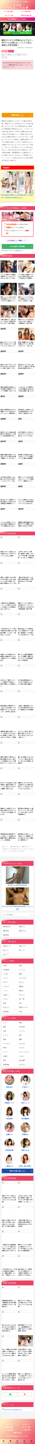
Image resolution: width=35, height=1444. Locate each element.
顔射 (19, 54)
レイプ (5, 1035)
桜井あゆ (9, 1087)
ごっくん (22, 970)
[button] (31, 915)
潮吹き (21, 991)
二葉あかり (10, 1166)
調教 (20, 1039)
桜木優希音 (25, 1119)
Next (34, 29)
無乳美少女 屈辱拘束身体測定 (17, 885)
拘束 (4, 1039)
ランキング (25, 1424)
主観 (20, 1011)
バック (14, 54)
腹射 (20, 974)
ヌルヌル (22, 1043)
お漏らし (6, 995)
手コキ (5, 982)
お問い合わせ (17, 1432)
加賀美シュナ (9, 1103)
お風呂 (5, 1056)
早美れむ (4, 51)
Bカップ (4, 54)
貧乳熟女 (6, 935)
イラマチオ (23, 978)
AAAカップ (7, 946)
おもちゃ (6, 1007)
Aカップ (6, 950)
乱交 (4, 1003)
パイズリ (6, 986)
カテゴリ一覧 (26, 1427)
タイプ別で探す (9, 1430)
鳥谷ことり (25, 1103)
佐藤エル (9, 1134)
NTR (4, 1048)
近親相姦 (6, 1064)
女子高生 (22, 1027)
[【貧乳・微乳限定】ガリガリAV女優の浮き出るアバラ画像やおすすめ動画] (17, 29)
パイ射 (5, 974)
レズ (4, 1023)
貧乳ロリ (11, 51)
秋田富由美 (10, 1150)
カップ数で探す (26, 1430)
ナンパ (5, 1052)
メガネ (21, 1056)
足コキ (21, 982)
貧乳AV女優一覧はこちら (17, 1171)
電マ (20, 1003)
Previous (1, 29)
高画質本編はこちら (17, 115)
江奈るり (25, 1087)
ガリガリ (23, 54)
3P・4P (4, 57)
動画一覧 (9, 1424)
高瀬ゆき (25, 1134)
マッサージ (7, 1043)
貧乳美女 (6, 931)
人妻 (4, 1031)
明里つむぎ (25, 1150)
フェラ (5, 978)
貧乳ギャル (23, 931)
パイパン (22, 1031)
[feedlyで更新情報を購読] (10, 1394)
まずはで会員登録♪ (17, 246)
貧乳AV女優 (9, 1427)
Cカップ (6, 954)
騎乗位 (21, 986)
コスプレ (22, 1048)
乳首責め (6, 1011)
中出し (5, 965)
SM (20, 1035)
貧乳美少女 (7, 926)
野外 (4, 1060)
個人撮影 (22, 1060)
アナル (5, 999)
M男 (4, 1027)
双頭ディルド (23, 1007)
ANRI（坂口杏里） (25, 1166)
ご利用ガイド (18, 250)
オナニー (22, 995)
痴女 (20, 1023)
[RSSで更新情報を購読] (25, 1394)
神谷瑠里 (9, 1119)
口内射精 (6, 970)
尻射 (9, 54)
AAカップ (22, 946)
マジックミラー (24, 1052)
